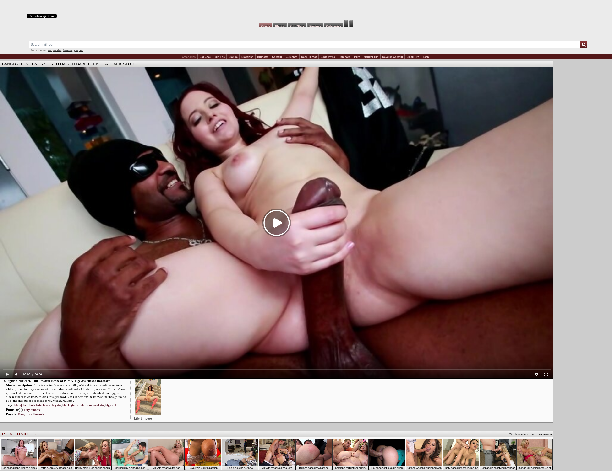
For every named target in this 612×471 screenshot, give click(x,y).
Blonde (233, 56)
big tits (56, 405)
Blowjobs (247, 56)
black (46, 405)
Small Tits (413, 56)
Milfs (357, 56)
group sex (78, 50)
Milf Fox (306, 10)
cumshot (57, 50)
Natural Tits (371, 56)
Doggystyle (328, 56)
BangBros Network (24, 64)
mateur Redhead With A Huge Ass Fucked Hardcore (75, 381)
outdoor (82, 405)
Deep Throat (309, 56)
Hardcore (344, 56)
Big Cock (205, 56)
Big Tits (220, 56)
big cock (111, 405)
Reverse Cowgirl (392, 56)
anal (50, 50)
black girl (69, 405)
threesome (67, 50)
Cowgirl (277, 56)
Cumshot (291, 56)
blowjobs (20, 405)
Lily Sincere (32, 410)
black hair (35, 405)
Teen (426, 56)
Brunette (262, 56)
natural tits (96, 405)
